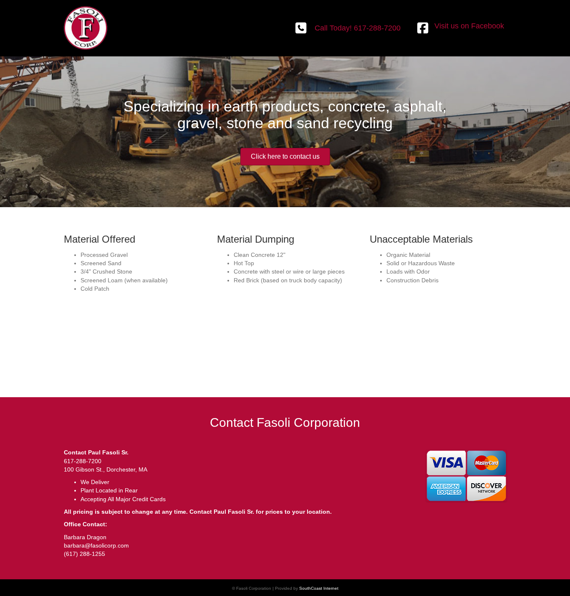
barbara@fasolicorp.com (96, 545)
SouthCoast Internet (318, 588)
